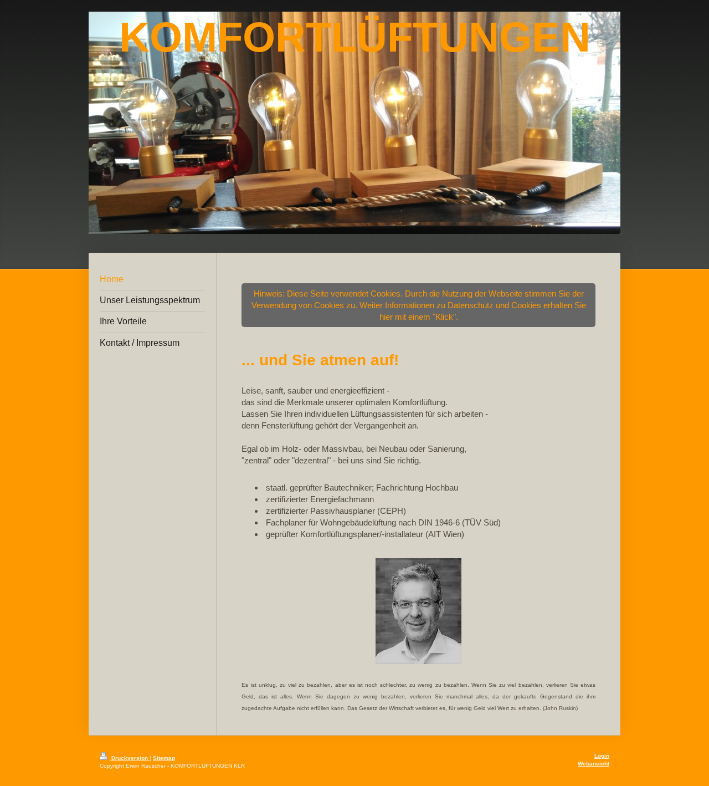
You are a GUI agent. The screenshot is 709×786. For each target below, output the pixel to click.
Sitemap (164, 758)
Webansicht (593, 764)
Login (601, 756)
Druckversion (130, 758)
